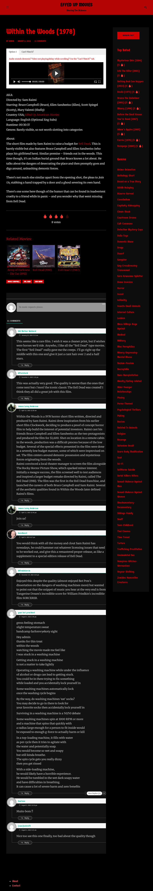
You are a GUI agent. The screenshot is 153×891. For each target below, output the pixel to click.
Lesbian (121, 318)
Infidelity (122, 300)
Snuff (120, 519)
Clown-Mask (123, 211)
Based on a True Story (129, 181)
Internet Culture (125, 312)
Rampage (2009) (126, 146)
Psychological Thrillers (129, 409)
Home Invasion (125, 282)
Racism (121, 421)
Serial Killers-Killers (127, 475)
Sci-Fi (120, 463)
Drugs (120, 247)
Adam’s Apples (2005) (128, 129)
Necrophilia (123, 369)
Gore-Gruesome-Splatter (130, 276)
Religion (121, 433)
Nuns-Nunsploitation (127, 375)
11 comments (40, 41)
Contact (16, 885)
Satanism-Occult (125, 445)
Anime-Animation (126, 169)
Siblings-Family (125, 513)
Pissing (120, 397)
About (15, 881)
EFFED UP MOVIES (76, 4)
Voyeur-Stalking (125, 571)
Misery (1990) (124, 108)
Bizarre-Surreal (125, 193)
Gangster (122, 259)
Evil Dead (84, 143)
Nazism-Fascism (125, 363)
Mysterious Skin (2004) (129, 60)
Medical (121, 334)
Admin (11, 41)
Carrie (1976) (124, 140)
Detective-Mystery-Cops (130, 229)
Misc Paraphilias (126, 346)
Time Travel (123, 537)
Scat (119, 457)
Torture (121, 543)
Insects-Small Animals (128, 306)
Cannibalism (123, 199)
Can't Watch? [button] (28, 52)
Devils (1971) (124, 92)
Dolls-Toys (122, 235)
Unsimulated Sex (125, 555)
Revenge (121, 439)
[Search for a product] (145, 7)
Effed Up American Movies (42, 114)
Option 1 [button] (13, 52)
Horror (120, 288)
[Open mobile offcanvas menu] (7, 7)
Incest (120, 294)
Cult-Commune (125, 223)
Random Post (128, 35)
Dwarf (120, 253)
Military (121, 340)
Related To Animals (127, 427)
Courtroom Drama (126, 217)
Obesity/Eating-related (129, 381)
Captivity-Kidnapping (128, 205)
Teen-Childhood (125, 525)
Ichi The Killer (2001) (128, 70)
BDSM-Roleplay (125, 187)
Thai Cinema (123, 531)
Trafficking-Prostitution (129, 549)
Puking (120, 415)
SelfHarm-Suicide (126, 469)
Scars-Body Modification (130, 451)
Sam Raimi (38, 282)
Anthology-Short (125, 175)
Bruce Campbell (14, 282)
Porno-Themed (125, 403)
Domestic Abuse (125, 241)
